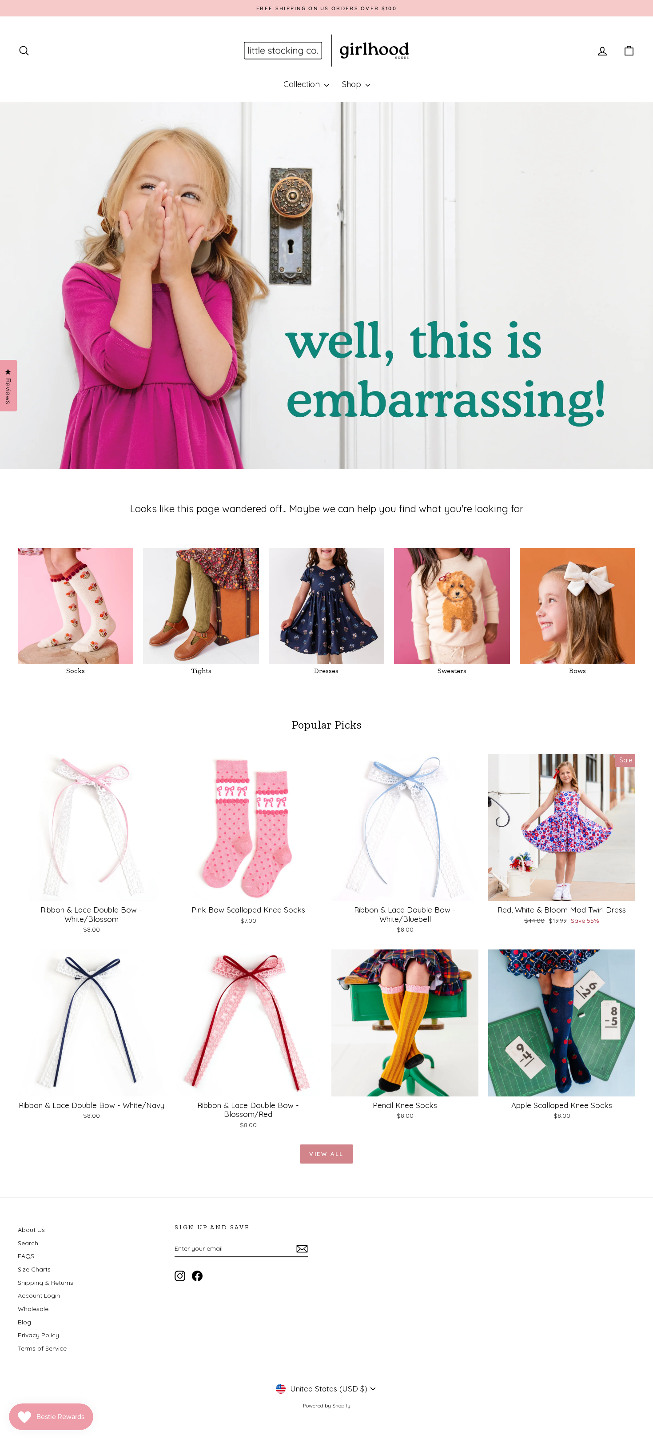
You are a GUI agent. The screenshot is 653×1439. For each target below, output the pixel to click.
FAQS (26, 1256)
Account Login (39, 1295)
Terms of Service (42, 1348)
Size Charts (34, 1269)
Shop (352, 84)
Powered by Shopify (326, 1405)
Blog (24, 1322)
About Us (31, 1230)
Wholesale (33, 1309)
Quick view (91, 892)
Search (28, 1243)
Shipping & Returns (45, 1283)
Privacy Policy (38, 1335)
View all (326, 1153)
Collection (302, 84)
